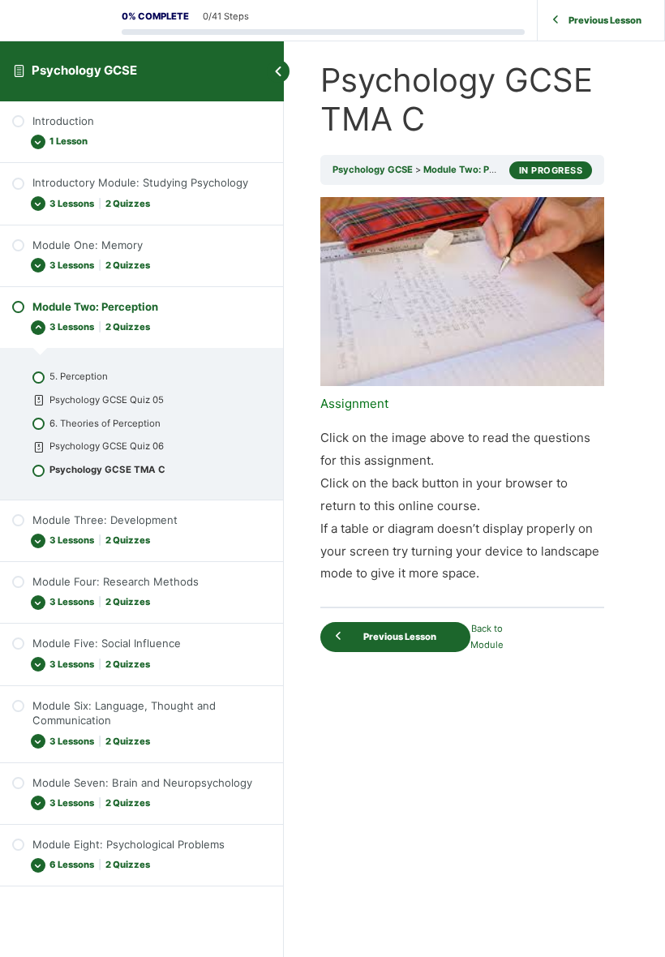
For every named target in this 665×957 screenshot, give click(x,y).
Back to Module (487, 637)
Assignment (354, 403)
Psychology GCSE (84, 70)
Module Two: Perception (478, 169)
